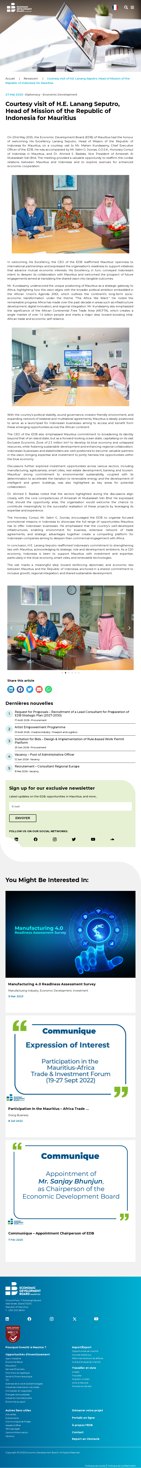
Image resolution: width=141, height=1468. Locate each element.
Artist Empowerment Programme (40, 727)
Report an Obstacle (86, 1439)
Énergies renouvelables (18, 1394)
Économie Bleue (14, 1362)
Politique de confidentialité (121, 1465)
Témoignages (13, 1428)
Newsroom (31, 78)
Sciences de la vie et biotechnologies (24, 1383)
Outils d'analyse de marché (86, 1362)
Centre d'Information (17, 1432)
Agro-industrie (13, 1358)
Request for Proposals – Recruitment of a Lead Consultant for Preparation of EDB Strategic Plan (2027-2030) (72, 713)
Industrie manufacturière (19, 1398)
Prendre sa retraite (81, 1386)
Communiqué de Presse (18, 1421)
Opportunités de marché (85, 1351)
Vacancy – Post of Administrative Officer (44, 754)
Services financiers (15, 1369)
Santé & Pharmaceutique (19, 1376)
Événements (12, 1418)
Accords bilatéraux (81, 1354)
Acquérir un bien (81, 1379)
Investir (76, 1371)
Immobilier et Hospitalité (19, 1390)
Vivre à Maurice (80, 1382)
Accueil (10, 78)
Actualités (11, 1414)
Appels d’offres (13, 1425)
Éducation (11, 1365)
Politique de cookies (95, 1465)
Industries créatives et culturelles (22, 1387)
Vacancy (10, 1436)
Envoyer (22, 818)
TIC (7, 1380)
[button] (11, 628)
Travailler (77, 1375)
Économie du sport (16, 1401)
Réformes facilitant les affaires (87, 1358)
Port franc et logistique (18, 1372)
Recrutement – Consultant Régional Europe (47, 766)
